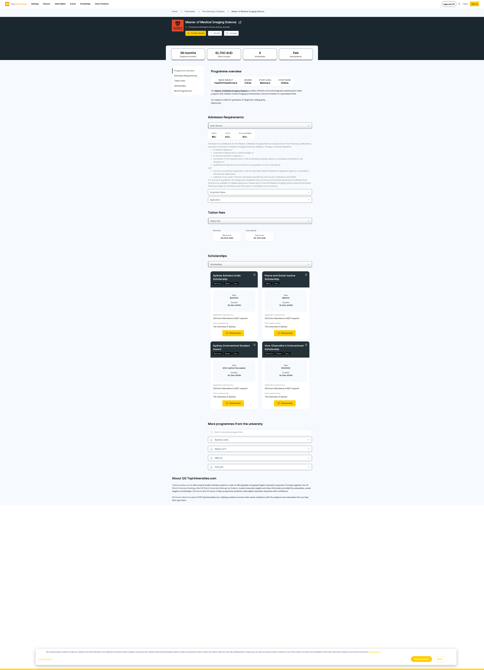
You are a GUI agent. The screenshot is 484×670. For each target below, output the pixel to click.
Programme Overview (184, 70)
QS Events (197, 491)
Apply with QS (449, 4)
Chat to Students (102, 4)
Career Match (60, 4)
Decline (440, 659)
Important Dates (217, 192)
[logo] (16, 4)
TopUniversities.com (181, 485)
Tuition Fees (179, 81)
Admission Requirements (185, 76)
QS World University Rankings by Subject (219, 488)
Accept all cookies (421, 659)
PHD (219, 467)
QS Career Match (180, 497)
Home (175, 11)
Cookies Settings (45, 659)
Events (73, 4)
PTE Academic (245, 133)
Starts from (226, 235)
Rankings (35, 4)
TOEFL (214, 133)
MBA (218, 458)
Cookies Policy (374, 652)
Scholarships (85, 4)
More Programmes (183, 91)
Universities (190, 11)
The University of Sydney (213, 11)
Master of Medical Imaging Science (210, 22)
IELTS (227, 133)
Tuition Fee (215, 221)
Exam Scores (216, 125)
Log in (465, 4)
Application (215, 200)
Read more (216, 103)
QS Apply (210, 491)
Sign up (474, 4)
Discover (46, 4)
